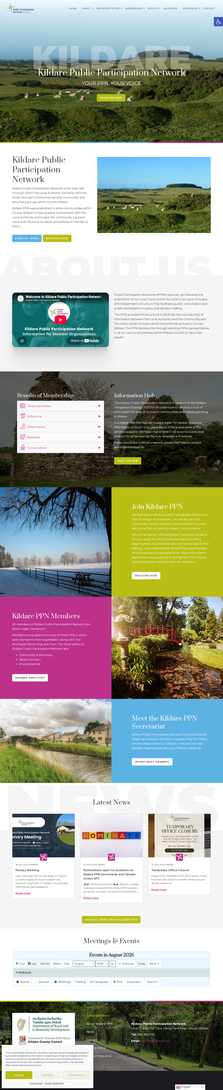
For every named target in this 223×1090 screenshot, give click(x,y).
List (32, 964)
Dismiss (48, 1075)
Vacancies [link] (170, 8)
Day (67, 963)
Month (45, 963)
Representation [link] (108, 8)
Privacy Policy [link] (95, 1048)
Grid (20, 964)
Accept (19, 1075)
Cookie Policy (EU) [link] (99, 1056)
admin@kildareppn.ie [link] (156, 1041)
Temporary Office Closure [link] (170, 870)
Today (141, 963)
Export (151, 981)
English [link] (185, 1086)
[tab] (60, 406)
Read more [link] (23, 893)
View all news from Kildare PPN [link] (111, 919)
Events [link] (153, 8)
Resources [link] (190, 8)
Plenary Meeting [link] (27, 870)
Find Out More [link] (27, 238)
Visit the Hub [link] (127, 460)
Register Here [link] (111, 97)
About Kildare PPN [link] (99, 1023)
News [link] (101, 864)
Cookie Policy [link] (36, 1083)
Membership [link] (133, 8)
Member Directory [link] (30, 677)
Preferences (76, 1075)
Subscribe (133, 981)
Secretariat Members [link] (152, 761)
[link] (218, 21)
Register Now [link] (57, 238)
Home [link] (72, 8)
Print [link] (117, 982)
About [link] (86, 8)
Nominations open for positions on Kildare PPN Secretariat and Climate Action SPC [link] (109, 874)
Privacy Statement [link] (54, 1083)
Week (57, 963)
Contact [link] (209, 8)
